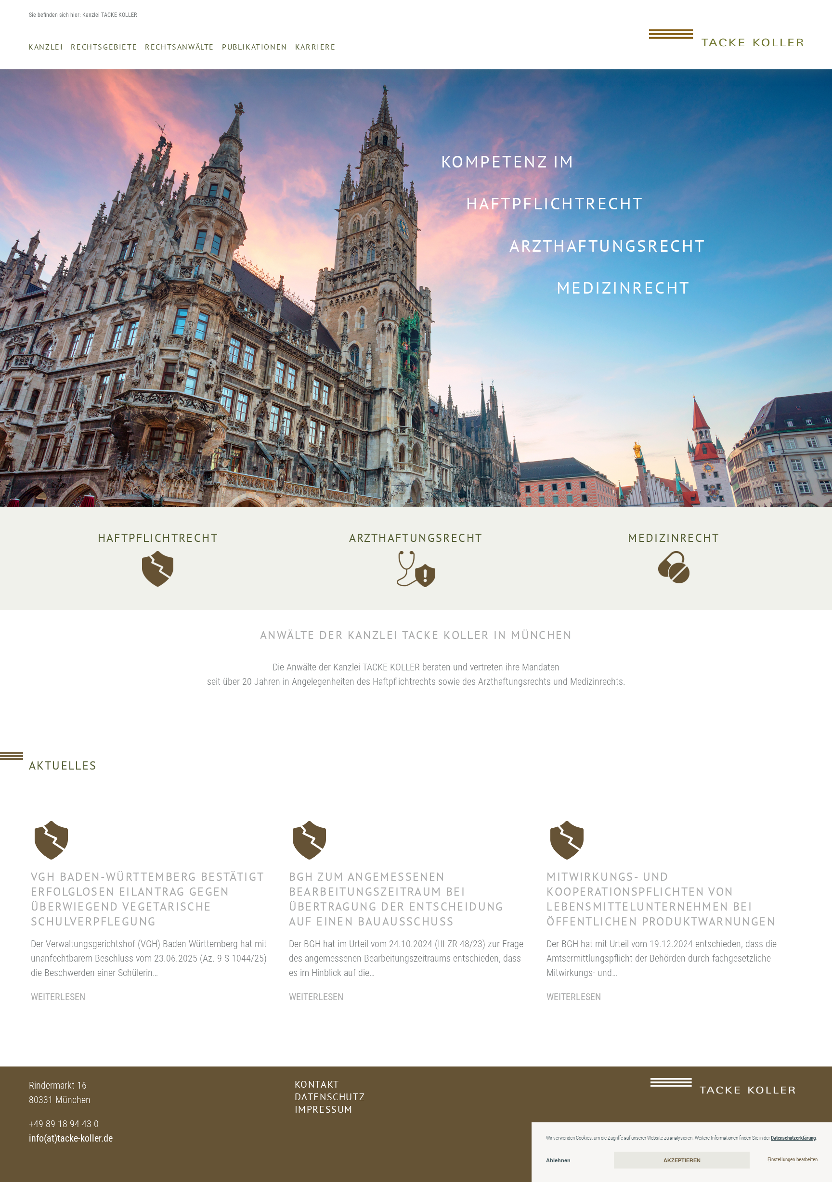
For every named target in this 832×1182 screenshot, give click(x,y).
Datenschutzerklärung (793, 1138)
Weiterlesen (58, 996)
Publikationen (254, 46)
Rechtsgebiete (104, 46)
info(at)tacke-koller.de (71, 1138)
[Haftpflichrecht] (157, 569)
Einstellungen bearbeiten (792, 1159)
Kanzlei (45, 46)
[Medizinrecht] (673, 567)
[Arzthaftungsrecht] (416, 569)
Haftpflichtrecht (158, 537)
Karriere (315, 46)
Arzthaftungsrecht (416, 537)
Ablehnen (558, 1160)
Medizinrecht (673, 537)
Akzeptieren (682, 1160)
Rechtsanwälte (179, 46)
